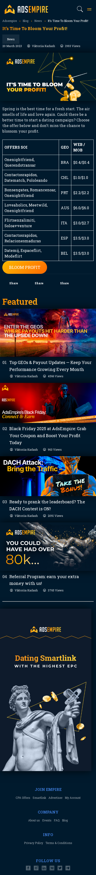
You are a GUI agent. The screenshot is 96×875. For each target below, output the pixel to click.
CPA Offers (23, 798)
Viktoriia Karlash (43, 46)
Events (46, 820)
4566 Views (55, 376)
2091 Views (55, 516)
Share (13, 283)
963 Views (55, 449)
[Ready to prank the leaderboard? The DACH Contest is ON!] (48, 476)
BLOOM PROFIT (24, 267)
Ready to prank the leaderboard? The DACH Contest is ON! (47, 505)
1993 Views (72, 46)
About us (34, 820)
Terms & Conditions (58, 843)
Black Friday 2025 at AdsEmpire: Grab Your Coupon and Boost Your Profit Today (47, 435)
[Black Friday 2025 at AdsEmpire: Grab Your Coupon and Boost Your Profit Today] (48, 403)
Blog (65, 820)
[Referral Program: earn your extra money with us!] (48, 546)
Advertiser (55, 798)
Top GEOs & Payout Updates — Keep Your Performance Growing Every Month (50, 366)
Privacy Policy (33, 843)
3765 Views (56, 590)
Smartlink (39, 798)
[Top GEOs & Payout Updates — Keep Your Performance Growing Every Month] (48, 333)
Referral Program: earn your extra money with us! (44, 580)
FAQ (57, 820)
